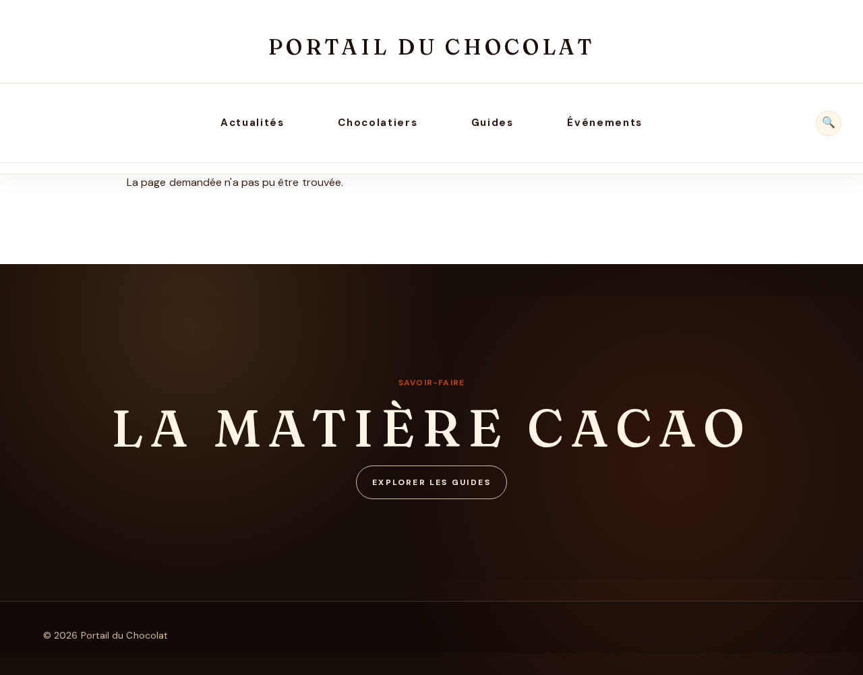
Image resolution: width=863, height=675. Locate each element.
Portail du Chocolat (431, 47)
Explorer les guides (431, 482)
